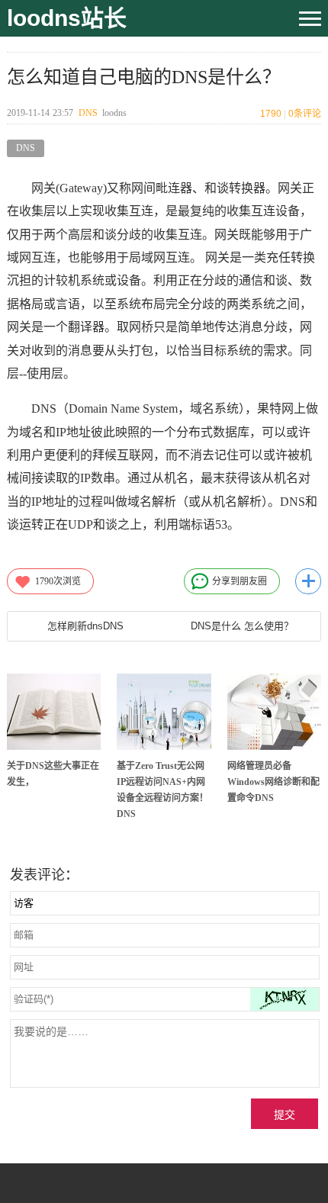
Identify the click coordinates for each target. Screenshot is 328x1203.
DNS (88, 113)
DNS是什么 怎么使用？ (242, 626)
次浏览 (58, 581)
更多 (308, 581)
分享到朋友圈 (239, 581)
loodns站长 (67, 18)
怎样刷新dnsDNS (85, 626)
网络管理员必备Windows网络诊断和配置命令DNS (273, 782)
